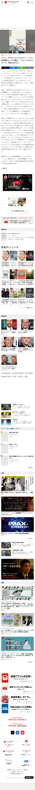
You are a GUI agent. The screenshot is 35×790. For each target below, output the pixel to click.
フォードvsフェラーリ (22, 80)
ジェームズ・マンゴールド (18, 373)
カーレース (20, 376)
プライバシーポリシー (17, 769)
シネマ (26, 376)
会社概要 (9, 769)
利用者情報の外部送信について (17, 773)
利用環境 (14, 771)
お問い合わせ (20, 771)
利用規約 (25, 769)
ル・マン (14, 376)
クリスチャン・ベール (5, 376)
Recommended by (23, 307)
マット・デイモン (29, 373)
